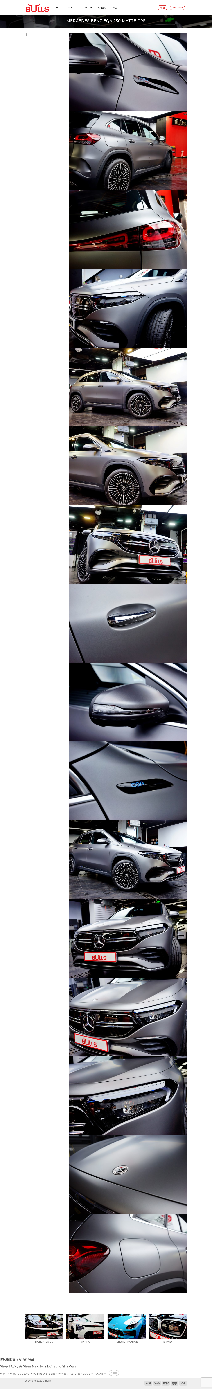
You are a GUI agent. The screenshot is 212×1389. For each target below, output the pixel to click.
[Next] (187, 1335)
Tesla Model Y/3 (70, 8)
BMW (85, 8)
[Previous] (25, 1335)
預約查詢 (102, 8)
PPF (57, 8)
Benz (92, 8)
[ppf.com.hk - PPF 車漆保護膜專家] (37, 7)
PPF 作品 (112, 8)
